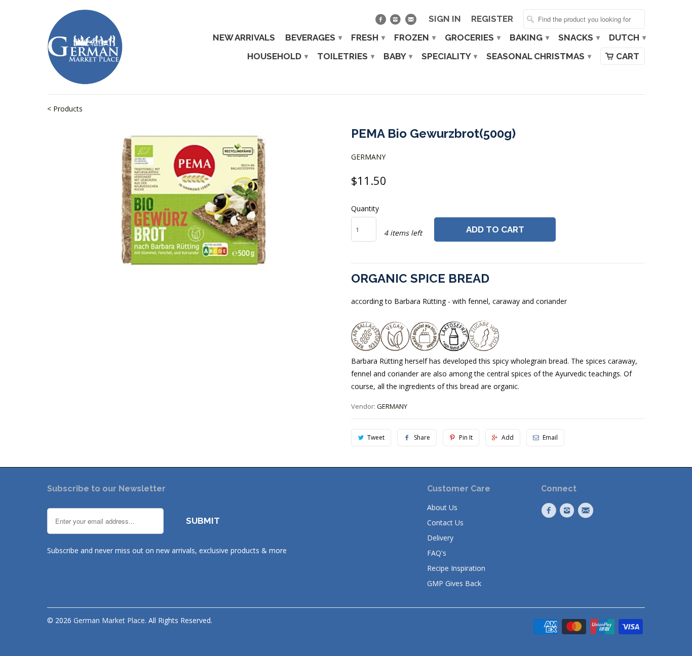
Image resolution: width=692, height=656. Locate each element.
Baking (529, 38)
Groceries (472, 38)
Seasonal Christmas (538, 56)
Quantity (365, 208)
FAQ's (436, 553)
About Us (442, 507)
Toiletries (345, 56)
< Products (65, 108)
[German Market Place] (85, 47)
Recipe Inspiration (456, 568)
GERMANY (368, 157)
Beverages (313, 38)
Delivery (440, 538)
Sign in (445, 19)
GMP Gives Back (454, 583)
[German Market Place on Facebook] (382, 22)
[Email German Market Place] (411, 22)
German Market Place (109, 620)
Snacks (578, 38)
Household (277, 56)
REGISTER (492, 19)
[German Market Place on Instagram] (397, 22)
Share (422, 437)
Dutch (627, 38)
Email (550, 437)
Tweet (376, 437)
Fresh (367, 38)
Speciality (448, 56)
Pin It (466, 437)
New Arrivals (244, 38)
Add (508, 437)
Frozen (414, 38)
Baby (397, 56)
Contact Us (445, 522)
